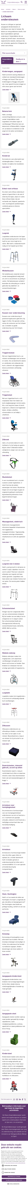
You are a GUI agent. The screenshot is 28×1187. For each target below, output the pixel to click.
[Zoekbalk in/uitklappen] (21, 2)
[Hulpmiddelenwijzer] (10, 2)
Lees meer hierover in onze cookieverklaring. (15, 1162)
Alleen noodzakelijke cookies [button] (14, 1180)
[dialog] (14, 1164)
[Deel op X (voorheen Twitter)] (25, 1099)
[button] (14, 1184)
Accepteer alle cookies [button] (14, 1176)
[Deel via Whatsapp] (14, 1099)
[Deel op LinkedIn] (20, 1099)
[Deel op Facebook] (22, 1099)
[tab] (7, 60)
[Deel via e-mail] (17, 1099)
